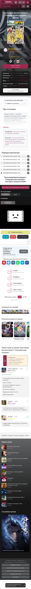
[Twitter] (22, 262)
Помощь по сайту (15, 565)
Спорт (18, 80)
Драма (26, 81)
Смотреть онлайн (15, 66)
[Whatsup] (18, 262)
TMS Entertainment (23, 86)
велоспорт (16, 131)
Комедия (25, 80)
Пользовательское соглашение (15, 568)
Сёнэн (14, 80)
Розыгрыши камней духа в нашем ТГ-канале (13, 585)
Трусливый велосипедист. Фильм (12, 163)
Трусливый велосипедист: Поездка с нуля (12, 169)
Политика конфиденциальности (15, 571)
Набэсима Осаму (23, 77)
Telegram (23, 251)
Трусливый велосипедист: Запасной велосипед (12, 159)
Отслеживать (15, 90)
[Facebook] (27, 262)
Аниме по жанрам (19, 435)
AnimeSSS (4, 435)
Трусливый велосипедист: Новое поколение (12, 156)
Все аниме (15, 577)
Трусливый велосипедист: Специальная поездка (12, 173)
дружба (10, 133)
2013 (27, 75)
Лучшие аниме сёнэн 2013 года (13, 143)
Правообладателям (15, 574)
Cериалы (10, 435)
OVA (21, 80)
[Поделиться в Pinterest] (4, 262)
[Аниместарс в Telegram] (27, 6)
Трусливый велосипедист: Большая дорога (12, 166)
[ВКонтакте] (13, 262)
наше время (16, 133)
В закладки (24, 237)
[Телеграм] (8, 262)
